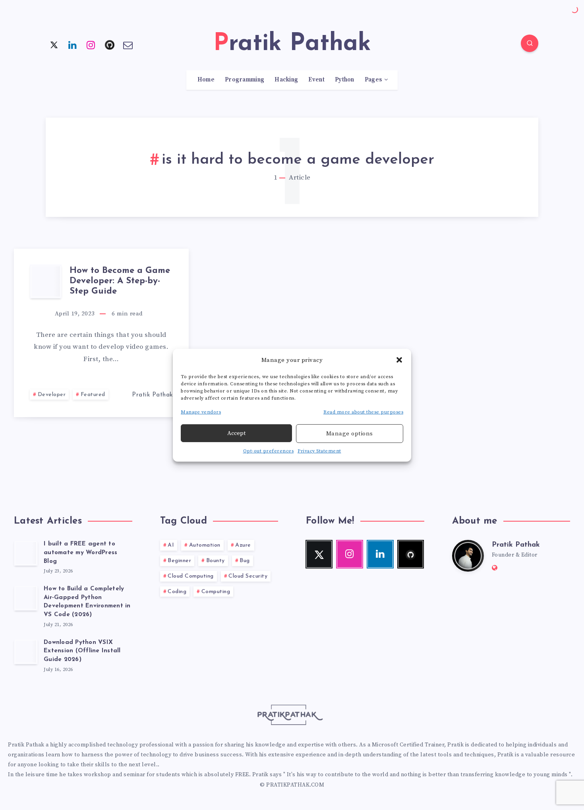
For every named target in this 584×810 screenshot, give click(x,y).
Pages (373, 79)
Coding (177, 592)
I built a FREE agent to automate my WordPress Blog (80, 552)
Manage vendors (201, 412)
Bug (245, 561)
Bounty (215, 561)
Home (206, 79)
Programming (244, 79)
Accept (236, 433)
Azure (243, 545)
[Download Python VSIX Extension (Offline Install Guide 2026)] (26, 651)
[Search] (529, 43)
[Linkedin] (72, 44)
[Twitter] (54, 44)
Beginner (179, 561)
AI (171, 545)
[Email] (127, 44)
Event (316, 79)
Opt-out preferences (268, 451)
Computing (215, 592)
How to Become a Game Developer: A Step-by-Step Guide (120, 281)
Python (344, 79)
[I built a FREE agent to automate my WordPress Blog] (26, 553)
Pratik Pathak (516, 545)
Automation (204, 545)
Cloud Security (247, 576)
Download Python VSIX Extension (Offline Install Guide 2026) (82, 651)
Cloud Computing (191, 576)
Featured (93, 395)
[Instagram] (91, 44)
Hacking (286, 79)
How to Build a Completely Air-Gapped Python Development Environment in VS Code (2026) (87, 602)
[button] (399, 360)
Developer (52, 395)
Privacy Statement (319, 451)
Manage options (349, 433)
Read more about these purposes (363, 412)
